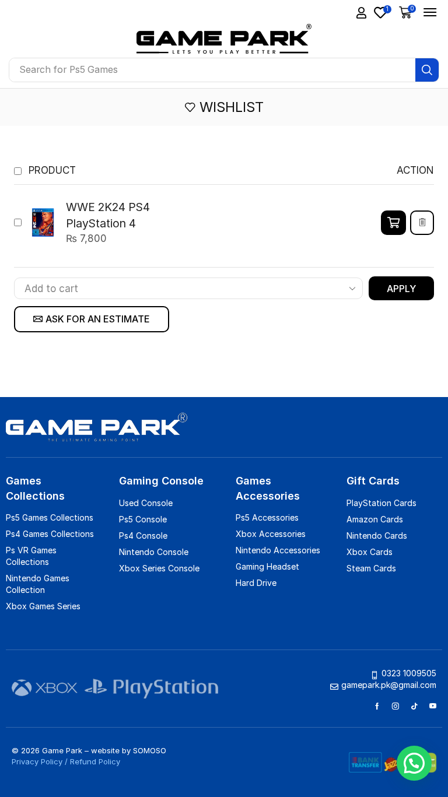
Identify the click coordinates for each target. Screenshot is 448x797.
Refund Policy (95, 761)
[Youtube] (432, 706)
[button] (407, 12)
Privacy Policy (37, 761)
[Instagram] (395, 706)
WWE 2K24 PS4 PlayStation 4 (108, 215)
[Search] (427, 70)
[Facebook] (377, 706)
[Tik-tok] (414, 706)
